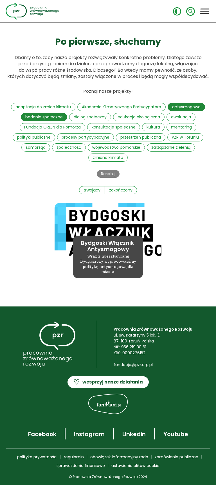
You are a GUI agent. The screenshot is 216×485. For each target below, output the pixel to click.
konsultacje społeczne (114, 127)
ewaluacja (181, 117)
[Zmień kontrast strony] (177, 11)
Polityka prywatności (37, 457)
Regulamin (74, 457)
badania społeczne (44, 117)
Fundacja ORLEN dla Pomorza (52, 127)
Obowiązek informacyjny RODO (119, 457)
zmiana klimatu (108, 157)
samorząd (36, 147)
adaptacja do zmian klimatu (43, 107)
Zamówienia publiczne (176, 457)
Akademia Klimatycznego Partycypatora (121, 107)
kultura (153, 127)
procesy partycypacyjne (85, 137)
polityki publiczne (34, 137)
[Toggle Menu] (204, 11)
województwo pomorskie (116, 147)
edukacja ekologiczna (139, 117)
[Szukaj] (190, 11)
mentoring (181, 127)
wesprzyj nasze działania (108, 382)
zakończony (120, 190)
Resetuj (108, 174)
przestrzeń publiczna (140, 137)
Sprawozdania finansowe (81, 465)
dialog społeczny (90, 117)
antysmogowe (186, 107)
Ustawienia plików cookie (135, 465)
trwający (92, 190)
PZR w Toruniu (185, 137)
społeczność (69, 147)
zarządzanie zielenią (170, 147)
